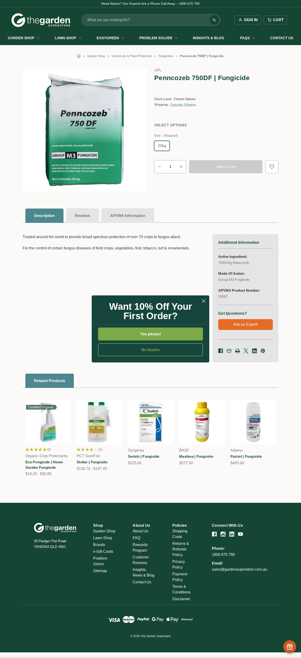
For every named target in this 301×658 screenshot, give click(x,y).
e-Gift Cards (103, 551)
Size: (166, 135)
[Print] (237, 351)
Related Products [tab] (49, 381)
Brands (99, 545)
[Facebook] (220, 351)
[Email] (229, 351)
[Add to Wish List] (271, 166)
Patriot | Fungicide (246, 456)
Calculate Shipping (183, 104)
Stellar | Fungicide (92, 462)
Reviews (82, 216)
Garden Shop (21, 38)
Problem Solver (155, 38)
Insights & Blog (208, 38)
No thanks (150, 350)
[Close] (203, 301)
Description (44, 216)
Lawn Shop (65, 38)
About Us (140, 531)
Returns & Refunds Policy (180, 549)
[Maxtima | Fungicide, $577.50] (202, 422)
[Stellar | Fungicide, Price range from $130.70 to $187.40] (99, 422)
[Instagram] (223, 534)
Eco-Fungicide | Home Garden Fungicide (44, 464)
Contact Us (281, 38)
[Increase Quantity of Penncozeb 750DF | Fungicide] (181, 166)
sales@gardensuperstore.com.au (239, 569)
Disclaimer (181, 599)
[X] (246, 351)
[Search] (214, 20)
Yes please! (150, 334)
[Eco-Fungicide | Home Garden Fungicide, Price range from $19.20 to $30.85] (48, 422)
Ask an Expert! (246, 324)
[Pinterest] (263, 351)
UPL (158, 70)
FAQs (245, 38)
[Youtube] (240, 534)
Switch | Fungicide (143, 456)
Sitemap (100, 571)
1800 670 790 (223, 555)
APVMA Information (127, 216)
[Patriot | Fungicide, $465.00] (253, 422)
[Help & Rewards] (289, 646)
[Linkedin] (254, 351)
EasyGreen (108, 38)
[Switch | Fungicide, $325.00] (151, 422)
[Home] (79, 56)
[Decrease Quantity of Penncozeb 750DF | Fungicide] (159, 166)
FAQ (136, 538)
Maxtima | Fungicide (196, 456)
